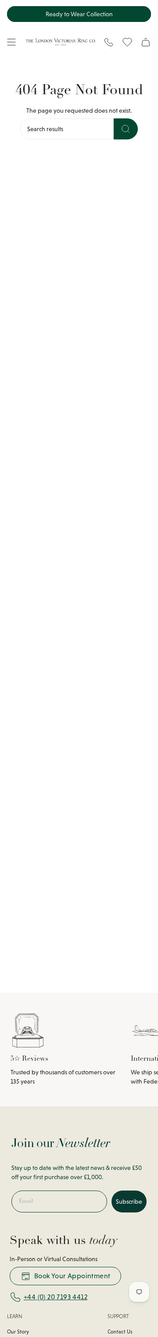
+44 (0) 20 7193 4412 (55, 1297)
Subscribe (129, 1201)
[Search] (126, 128)
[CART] (145, 42)
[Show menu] (11, 42)
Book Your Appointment (72, 1276)
